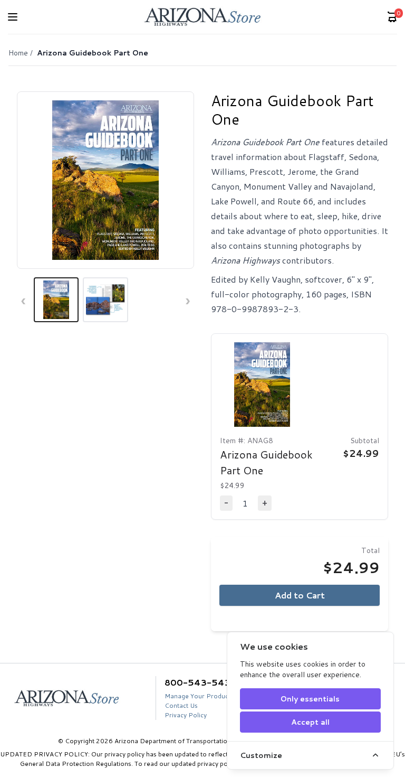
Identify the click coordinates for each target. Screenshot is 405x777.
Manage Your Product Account (210, 695)
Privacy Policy (186, 714)
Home (18, 53)
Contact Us (181, 705)
